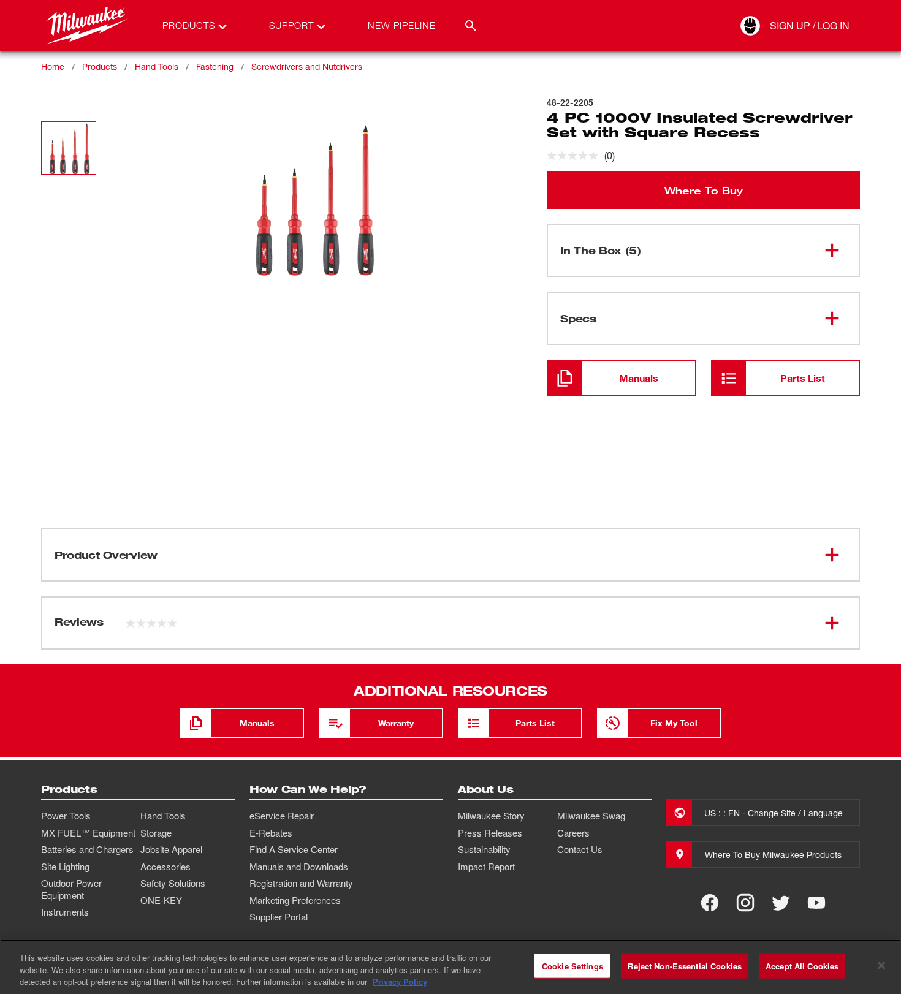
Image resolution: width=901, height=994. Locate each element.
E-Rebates (270, 833)
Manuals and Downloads (298, 866)
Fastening (215, 66)
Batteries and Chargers (87, 849)
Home (52, 66)
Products (99, 66)
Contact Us (580, 849)
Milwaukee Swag (591, 816)
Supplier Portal (278, 917)
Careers (573, 833)
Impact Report (486, 866)
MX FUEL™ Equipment (88, 833)
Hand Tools (156, 66)
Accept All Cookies (802, 965)
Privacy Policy (400, 981)
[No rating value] (575, 155)
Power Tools (66, 816)
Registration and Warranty (301, 883)
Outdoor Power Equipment (71, 889)
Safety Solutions (172, 883)
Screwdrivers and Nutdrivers (306, 66)
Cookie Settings (572, 965)
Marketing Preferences (295, 900)
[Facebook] (709, 902)
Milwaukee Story (491, 816)
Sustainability (484, 849)
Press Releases (490, 833)
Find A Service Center (293, 849)
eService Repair (281, 816)
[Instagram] (745, 902)
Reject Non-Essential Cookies (685, 965)
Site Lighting (65, 866)
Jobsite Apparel (171, 849)
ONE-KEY (161, 900)
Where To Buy (703, 190)
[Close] (881, 965)
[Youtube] (816, 902)
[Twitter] (780, 902)
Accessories (165, 866)
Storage (156, 833)
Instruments (65, 912)
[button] (68, 148)
